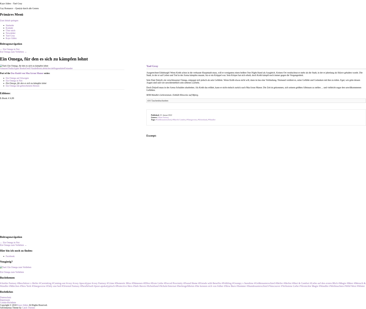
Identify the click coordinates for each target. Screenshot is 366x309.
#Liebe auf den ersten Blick (324, 283)
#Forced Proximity (173, 283)
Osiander (68, 68)
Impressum (5, 300)
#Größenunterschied (264, 283)
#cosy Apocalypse (82, 283)
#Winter (361, 286)
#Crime (110, 283)
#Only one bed (53, 286)
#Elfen (146, 283)
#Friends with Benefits (209, 283)
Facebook (10, 256)
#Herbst (288, 283)
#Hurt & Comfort (300, 283)
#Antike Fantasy (8, 283)
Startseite (10, 25)
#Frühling (227, 283)
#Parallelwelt (87, 286)
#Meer (350, 283)
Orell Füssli (30, 68)
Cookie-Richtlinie (8, 302)
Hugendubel (58, 68)
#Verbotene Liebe (290, 286)
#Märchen (14, 286)
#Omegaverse (39, 286)
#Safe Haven (139, 286)
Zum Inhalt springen (9, 20)
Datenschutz (5, 297)
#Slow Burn (230, 286)
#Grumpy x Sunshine (242, 283)
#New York (25, 286)
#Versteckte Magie (308, 286)
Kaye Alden (11, 38)
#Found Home (190, 283)
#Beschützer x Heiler (27, 283)
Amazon (4, 68)
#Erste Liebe (157, 283)
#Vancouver (274, 286)
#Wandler (324, 286)
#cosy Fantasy (99, 283)
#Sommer (241, 286)
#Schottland (153, 286)
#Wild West (350, 286)
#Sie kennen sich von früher (209, 286)
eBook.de (40, 68)
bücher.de (49, 68)
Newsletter (10, 33)
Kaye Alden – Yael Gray (11, 3)
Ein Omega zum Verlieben (13, 52)
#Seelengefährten (185, 286)
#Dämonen (137, 283)
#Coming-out (58, 283)
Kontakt (9, 28)
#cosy (69, 283)
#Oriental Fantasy (71, 286)
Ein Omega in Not (9, 49)
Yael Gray (10, 35)
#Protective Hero (124, 286)
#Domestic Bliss (123, 283)
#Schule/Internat (167, 286)
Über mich (10, 30)
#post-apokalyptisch (104, 286)
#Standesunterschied (257, 286)
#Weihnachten (336, 286)
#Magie (342, 283)
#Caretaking (45, 283)
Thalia (10, 68)
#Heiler (279, 283)
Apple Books (19, 68)
